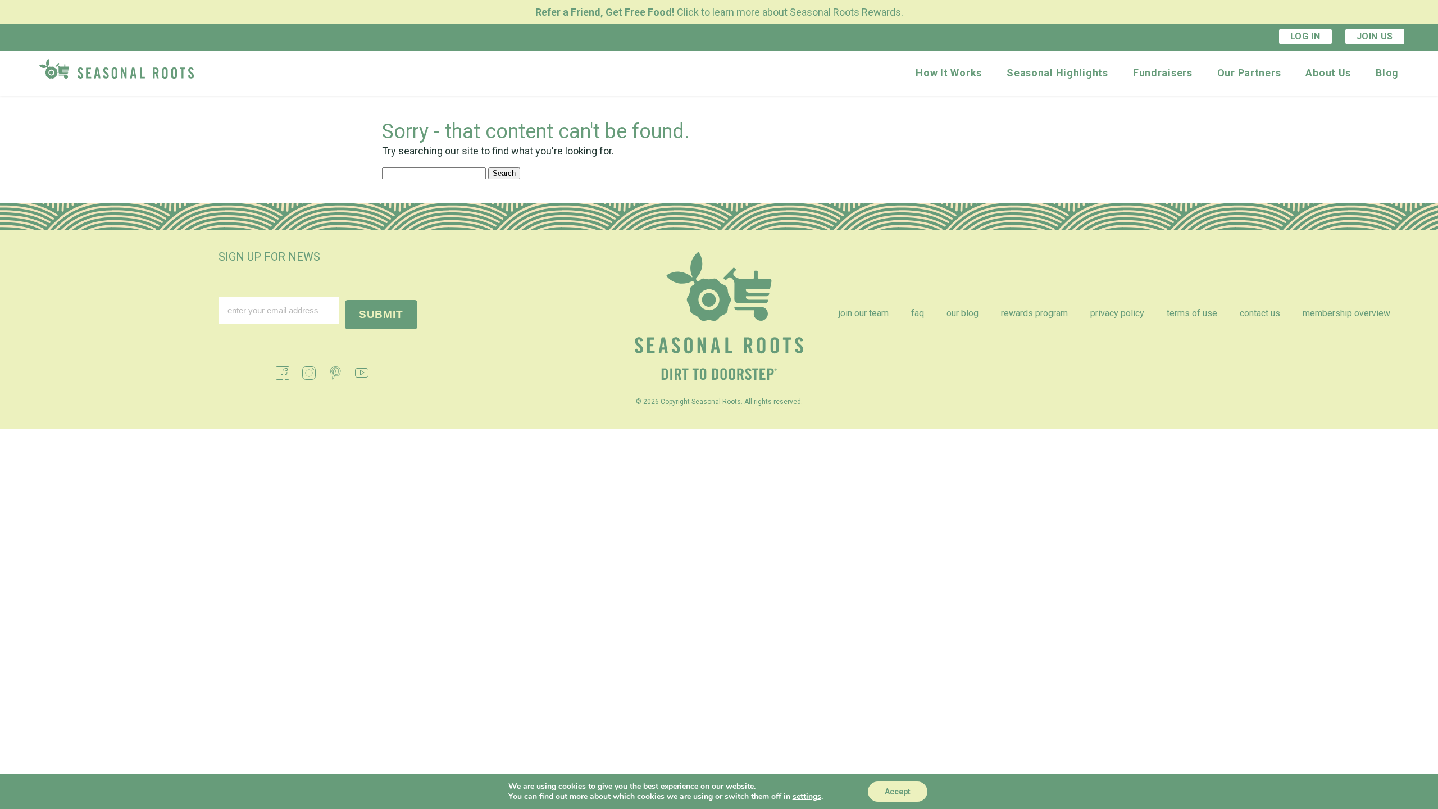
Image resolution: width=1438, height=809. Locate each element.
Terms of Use (1192, 313)
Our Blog (962, 313)
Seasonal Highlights (1057, 73)
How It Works (949, 73)
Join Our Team (864, 313)
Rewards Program (1034, 313)
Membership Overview (1346, 313)
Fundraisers (1163, 73)
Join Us (1375, 36)
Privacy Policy (1117, 313)
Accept (898, 791)
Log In (1305, 36)
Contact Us (1260, 313)
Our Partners (1249, 73)
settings (807, 797)
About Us (1328, 73)
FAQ (917, 313)
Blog (1387, 73)
